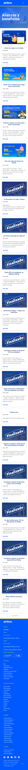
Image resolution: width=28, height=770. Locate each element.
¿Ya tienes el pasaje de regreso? (14, 236)
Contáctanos (6, 669)
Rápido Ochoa (6, 701)
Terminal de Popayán (8, 740)
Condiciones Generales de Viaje (10, 671)
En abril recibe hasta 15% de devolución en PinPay (14, 521)
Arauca (5, 706)
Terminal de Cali (7, 725)
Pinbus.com (14, 412)
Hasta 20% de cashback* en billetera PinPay (14, 273)
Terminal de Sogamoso (8, 753)
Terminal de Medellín (8, 727)
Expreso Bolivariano (7, 697)
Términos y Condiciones (8, 676)
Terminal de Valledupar (8, 742)
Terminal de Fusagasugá (8, 732)
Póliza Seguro (6, 678)
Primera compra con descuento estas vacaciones (14, 123)
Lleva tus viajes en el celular (14, 48)
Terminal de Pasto (7, 738)
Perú (17, 655)
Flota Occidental (7, 708)
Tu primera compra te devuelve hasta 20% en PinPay (14, 559)
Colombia (7, 655)
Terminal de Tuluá (7, 736)
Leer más (5, 62)
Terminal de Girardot (8, 734)
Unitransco (6, 699)
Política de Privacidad (8, 675)
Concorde (5, 692)
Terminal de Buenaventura (9, 749)
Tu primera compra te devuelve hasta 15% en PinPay (14, 482)
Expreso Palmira (7, 686)
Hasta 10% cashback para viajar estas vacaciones (14, 85)
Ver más (5, 710)
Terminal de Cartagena (8, 729)
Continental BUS (7, 690)
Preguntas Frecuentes (8, 667)
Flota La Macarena (7, 688)
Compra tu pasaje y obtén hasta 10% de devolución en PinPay (14, 444)
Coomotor (5, 703)
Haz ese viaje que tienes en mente (14, 162)
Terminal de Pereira (7, 731)
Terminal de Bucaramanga (9, 723)
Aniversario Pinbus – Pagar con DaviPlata (14, 311)
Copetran (5, 704)
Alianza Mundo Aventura (14, 596)
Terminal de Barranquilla (8, 720)
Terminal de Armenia (8, 721)
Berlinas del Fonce (7, 695)
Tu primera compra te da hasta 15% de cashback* (14, 351)
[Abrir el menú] (23, 3)
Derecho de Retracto (8, 673)
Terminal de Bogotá (7, 718)
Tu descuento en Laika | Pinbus (14, 199)
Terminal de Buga (7, 751)
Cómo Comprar (6, 665)
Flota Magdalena (7, 693)
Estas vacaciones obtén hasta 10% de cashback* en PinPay (14, 389)
